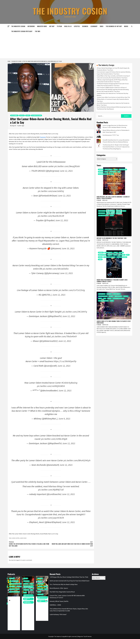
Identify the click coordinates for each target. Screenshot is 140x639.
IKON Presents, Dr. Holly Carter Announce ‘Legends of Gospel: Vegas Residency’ (113, 197)
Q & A (18, 589)
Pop (119, 171)
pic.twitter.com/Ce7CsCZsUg (72, 290)
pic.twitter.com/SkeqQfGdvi (67, 166)
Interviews (31, 26)
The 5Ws (37, 31)
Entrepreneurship (103, 296)
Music (106, 171)
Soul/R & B (67, 26)
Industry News (42, 26)
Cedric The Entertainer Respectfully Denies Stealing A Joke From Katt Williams (29, 544)
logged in (18, 560)
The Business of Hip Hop (114, 26)
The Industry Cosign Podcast (27, 602)
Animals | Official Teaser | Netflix (59, 601)
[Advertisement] (70, 46)
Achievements (102, 294)
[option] (14, 604)
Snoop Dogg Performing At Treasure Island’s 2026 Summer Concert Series (112, 280)
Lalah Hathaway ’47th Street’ (58, 614)
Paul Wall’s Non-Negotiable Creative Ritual (62, 592)
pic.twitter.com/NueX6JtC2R (51, 215)
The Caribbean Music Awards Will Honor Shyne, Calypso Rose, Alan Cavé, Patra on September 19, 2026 (69, 610)
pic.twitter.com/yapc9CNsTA (51, 517)
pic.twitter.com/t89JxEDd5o (56, 268)
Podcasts (12, 589)
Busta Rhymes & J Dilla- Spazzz (59, 588)
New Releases (113, 171)
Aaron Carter (15, 538)
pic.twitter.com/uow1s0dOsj (51, 191)
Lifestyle (77, 26)
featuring (43, 137)
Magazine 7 (81, 636)
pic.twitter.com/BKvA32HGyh (77, 460)
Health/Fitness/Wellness (15, 583)
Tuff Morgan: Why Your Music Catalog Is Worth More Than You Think (41, 607)
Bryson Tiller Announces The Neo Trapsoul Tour (111, 238)
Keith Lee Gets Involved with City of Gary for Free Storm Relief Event (69, 581)
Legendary (93, 26)
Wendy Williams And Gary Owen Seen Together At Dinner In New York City (72, 544)
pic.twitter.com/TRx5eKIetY (64, 336)
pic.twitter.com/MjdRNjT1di (51, 489)
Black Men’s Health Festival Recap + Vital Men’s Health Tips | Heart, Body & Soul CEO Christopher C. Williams (14, 611)
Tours (111, 174)
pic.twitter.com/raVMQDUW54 (51, 386)
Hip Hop (51, 26)
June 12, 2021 (66, 170)
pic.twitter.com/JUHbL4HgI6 (54, 438)
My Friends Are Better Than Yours (28, 586)
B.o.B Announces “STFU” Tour (111, 135)
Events (115, 252)
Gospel (115, 169)
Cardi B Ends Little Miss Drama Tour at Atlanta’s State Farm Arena (114, 322)
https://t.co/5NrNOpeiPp (65, 361)
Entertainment (14, 115)
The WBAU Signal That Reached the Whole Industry (27, 604)
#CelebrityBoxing (69, 382)
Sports (28, 115)
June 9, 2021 (64, 418)
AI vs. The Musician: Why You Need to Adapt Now (63, 584)
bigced (14, 125)
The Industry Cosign (70, 11)
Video (101, 26)
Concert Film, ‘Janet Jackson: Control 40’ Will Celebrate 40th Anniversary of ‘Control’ (67, 597)
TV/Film (59, 26)
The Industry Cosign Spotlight (21, 31)
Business (85, 26)
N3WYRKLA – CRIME (55, 605)
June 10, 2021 (68, 248)
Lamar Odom (23, 538)
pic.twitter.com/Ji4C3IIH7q (74, 311)
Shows (112, 213)
